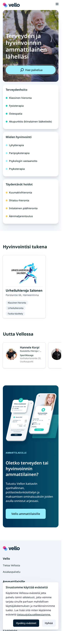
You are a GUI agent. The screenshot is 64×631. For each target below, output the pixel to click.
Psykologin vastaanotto (23, 161)
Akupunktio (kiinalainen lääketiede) (30, 121)
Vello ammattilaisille (25, 514)
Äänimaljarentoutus (21, 216)
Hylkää (49, 623)
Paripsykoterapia (19, 153)
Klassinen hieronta (20, 97)
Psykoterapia (17, 168)
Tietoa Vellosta (11, 565)
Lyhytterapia (16, 145)
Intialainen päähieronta (23, 208)
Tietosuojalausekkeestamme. (34, 614)
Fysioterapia (16, 105)
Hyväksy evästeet (26, 623)
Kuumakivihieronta (20, 192)
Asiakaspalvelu (11, 571)
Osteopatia (15, 113)
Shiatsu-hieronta (19, 200)
